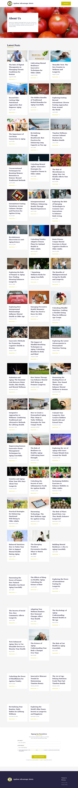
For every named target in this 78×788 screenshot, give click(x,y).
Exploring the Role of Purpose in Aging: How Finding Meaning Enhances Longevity (17, 277)
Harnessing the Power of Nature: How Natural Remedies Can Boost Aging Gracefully (17, 582)
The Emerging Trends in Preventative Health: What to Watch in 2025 (39, 549)
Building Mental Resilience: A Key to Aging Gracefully (60, 546)
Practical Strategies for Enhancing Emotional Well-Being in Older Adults (16, 516)
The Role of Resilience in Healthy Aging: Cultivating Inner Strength (37, 453)
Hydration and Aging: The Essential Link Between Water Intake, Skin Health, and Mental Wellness (17, 382)
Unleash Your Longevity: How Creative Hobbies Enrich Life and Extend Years (59, 417)
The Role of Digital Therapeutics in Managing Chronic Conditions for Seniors (16, 69)
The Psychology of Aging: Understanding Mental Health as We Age (59, 615)
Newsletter (66, 3)
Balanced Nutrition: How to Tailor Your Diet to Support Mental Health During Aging (17, 549)
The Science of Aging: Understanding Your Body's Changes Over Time (39, 648)
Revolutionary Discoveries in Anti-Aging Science (17, 239)
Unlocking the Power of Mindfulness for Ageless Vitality (17, 678)
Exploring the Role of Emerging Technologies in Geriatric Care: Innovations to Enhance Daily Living (59, 208)
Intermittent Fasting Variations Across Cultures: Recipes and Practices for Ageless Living (17, 208)
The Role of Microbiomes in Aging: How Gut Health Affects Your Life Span (60, 174)
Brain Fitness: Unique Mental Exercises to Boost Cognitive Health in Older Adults (60, 244)
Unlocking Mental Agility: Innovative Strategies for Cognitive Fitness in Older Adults (38, 169)
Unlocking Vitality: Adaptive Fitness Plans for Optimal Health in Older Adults (38, 244)
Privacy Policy (64, 784)
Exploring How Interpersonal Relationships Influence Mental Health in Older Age (17, 311)
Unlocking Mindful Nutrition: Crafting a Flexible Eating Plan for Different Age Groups (59, 312)
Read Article (12, 79)
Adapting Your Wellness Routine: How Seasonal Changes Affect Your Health (38, 614)
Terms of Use (64, 782)
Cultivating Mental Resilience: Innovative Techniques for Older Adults (38, 68)
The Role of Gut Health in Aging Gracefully (58, 645)
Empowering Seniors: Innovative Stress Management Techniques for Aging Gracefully (17, 451)
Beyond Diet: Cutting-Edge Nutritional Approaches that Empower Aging (15, 102)
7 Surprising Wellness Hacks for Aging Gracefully (38, 274)
